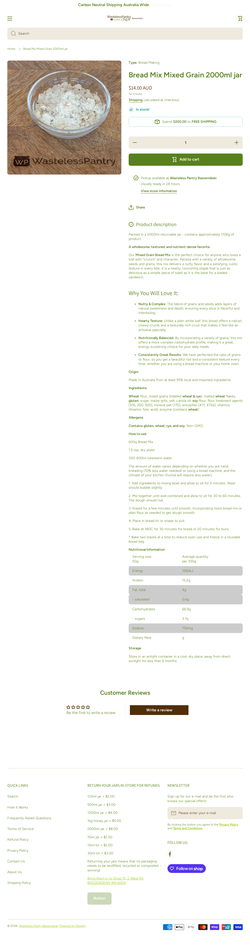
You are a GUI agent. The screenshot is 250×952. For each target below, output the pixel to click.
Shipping (136, 100)
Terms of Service (20, 829)
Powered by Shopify (72, 926)
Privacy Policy (17, 851)
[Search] (11, 34)
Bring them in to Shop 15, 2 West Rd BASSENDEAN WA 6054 (115, 880)
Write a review (159, 710)
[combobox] (125, 34)
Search (12, 796)
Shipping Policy (19, 883)
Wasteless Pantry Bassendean (39, 926)
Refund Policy (18, 840)
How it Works (17, 807)
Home (11, 49)
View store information (159, 191)
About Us (14, 872)
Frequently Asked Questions (29, 818)
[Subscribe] (236, 813)
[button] (240, 18)
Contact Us (16, 861)
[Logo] (125, 18)
